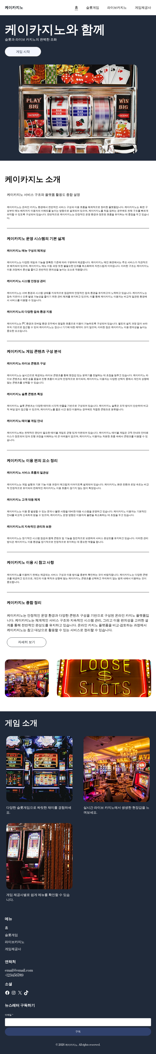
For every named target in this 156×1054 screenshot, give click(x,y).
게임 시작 (23, 52)
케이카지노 (14, 7)
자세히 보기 (26, 642)
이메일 (9, 1014)
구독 (78, 1031)
